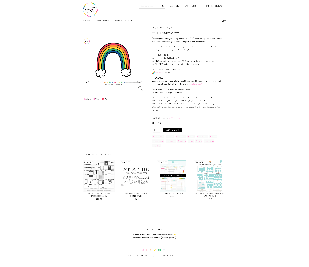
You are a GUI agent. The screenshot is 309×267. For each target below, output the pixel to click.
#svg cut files (158, 136)
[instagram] (144, 250)
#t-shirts (156, 145)
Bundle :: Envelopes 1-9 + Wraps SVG (210, 195)
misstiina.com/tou (197, 83)
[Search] (163, 6)
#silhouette (209, 141)
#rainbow (182, 141)
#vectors (170, 136)
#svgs (190, 141)
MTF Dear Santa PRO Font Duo (136, 195)
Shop (154, 27)
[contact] (165, 250)
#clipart (213, 136)
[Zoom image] (140, 89)
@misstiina (160, 72)
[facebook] (147, 250)
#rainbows (180, 136)
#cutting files (158, 141)
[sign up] (160, 250)
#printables (202, 136)
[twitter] (156, 250)
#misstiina (170, 141)
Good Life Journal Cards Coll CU (99, 195)
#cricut (199, 141)
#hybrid (191, 136)
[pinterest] (151, 250)
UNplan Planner (173, 193)
